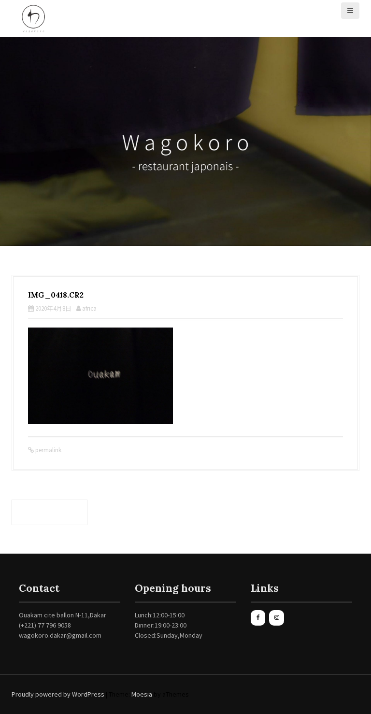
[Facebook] (258, 617)
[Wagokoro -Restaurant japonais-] (33, 18)
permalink (47, 450)
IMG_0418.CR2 (49, 512)
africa (89, 308)
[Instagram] (276, 617)
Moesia (141, 694)
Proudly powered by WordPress (58, 694)
